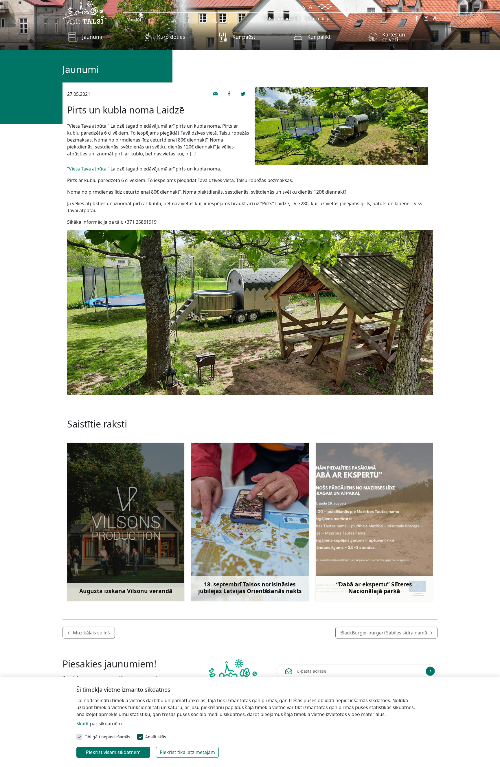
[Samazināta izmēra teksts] (297, 6)
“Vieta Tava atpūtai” (88, 169)
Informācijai (318, 18)
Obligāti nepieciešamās (107, 737)
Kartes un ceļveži (393, 37)
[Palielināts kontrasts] (325, 6)
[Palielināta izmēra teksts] (310, 6)
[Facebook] (416, 18)
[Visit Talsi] (84, 11)
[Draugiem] (435, 18)
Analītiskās (155, 737)
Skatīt (82, 723)
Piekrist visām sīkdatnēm (113, 752)
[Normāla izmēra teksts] (303, 6)
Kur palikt (318, 36)
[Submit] (430, 671)
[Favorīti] (286, 6)
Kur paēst (243, 36)
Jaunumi (92, 36)
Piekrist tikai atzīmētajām (187, 752)
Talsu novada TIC (282, 18)
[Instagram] (426, 18)
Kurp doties (171, 36)
